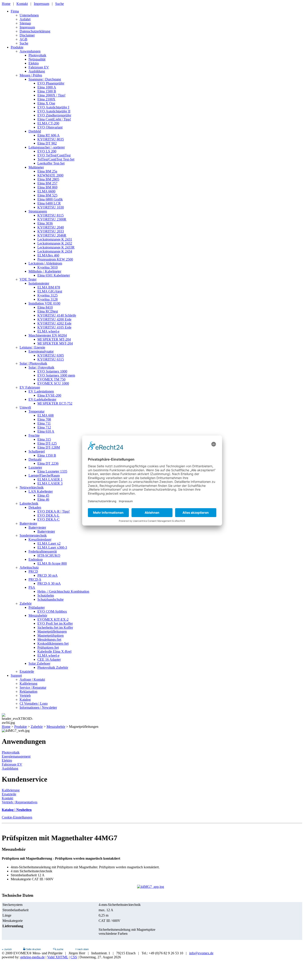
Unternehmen (29, 15)
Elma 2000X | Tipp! (51, 95)
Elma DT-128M (48, 447)
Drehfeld (34, 131)
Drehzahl (34, 459)
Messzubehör (37, 615)
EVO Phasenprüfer (50, 83)
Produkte (17, 47)
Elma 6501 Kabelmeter (53, 275)
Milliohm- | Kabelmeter (44, 271)
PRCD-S (34, 579)
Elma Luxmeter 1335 (52, 471)
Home (6, 4)
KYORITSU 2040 (50, 227)
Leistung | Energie (32, 347)
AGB (23, 39)
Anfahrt (25, 19)
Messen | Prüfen (31, 75)
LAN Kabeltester (40, 491)
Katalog (25, 699)
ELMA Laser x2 (49, 543)
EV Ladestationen (41, 391)
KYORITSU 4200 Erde (54, 319)
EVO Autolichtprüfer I (53, 107)
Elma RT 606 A (48, 135)
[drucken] (32, 949)
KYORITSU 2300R (51, 219)
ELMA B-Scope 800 (52, 563)
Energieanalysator (41, 351)
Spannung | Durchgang (44, 79)
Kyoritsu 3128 (47, 299)
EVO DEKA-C (48, 519)
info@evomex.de (201, 953)
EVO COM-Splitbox (52, 611)
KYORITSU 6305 (50, 355)
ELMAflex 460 (48, 255)
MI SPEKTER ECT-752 (54, 403)
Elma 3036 (45, 223)
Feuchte (34, 435)
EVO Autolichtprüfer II (53, 111)
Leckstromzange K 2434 (54, 251)
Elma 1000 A (46, 87)
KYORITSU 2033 (50, 231)
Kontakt (22, 4)
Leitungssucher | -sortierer (46, 147)
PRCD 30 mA (47, 575)
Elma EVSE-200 (49, 395)
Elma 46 (43, 499)
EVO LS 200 (46, 151)
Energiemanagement (16, 756)
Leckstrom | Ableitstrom (45, 263)
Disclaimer (27, 35)
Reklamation (28, 691)
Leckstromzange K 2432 (54, 243)
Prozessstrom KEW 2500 (55, 259)
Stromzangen (37, 211)
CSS (74, 957)
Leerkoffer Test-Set (51, 163)
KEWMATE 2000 (50, 175)
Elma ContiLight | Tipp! (54, 119)
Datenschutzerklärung (35, 31)
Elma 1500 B (46, 91)
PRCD (33, 571)
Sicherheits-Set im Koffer (55, 627)
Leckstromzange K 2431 (54, 239)
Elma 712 (44, 427)
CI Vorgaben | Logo (34, 703)
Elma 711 (44, 423)
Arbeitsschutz (29, 567)
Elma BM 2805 (48, 179)
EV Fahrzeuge (30, 387)
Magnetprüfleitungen (52, 631)
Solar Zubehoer (39, 663)
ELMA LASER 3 (50, 483)
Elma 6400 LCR (49, 203)
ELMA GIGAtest (49, 291)
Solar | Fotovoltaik (41, 367)
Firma (15, 11)
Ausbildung (36, 71)
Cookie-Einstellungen (17, 817)
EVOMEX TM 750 (51, 379)
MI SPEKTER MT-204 (54, 339)
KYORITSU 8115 (50, 215)
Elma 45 (43, 495)
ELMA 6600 (46, 191)
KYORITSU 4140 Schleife (56, 315)
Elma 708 (44, 419)
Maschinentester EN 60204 (47, 335)
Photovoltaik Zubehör (52, 667)
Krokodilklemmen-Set (53, 643)
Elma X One (46, 103)
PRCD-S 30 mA (49, 583)
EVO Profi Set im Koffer (55, 623)
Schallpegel (36, 451)
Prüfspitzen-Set (48, 647)
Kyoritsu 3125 (47, 295)
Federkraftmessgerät (42, 551)
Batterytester (28, 523)
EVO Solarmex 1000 (52, 371)
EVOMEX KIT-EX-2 (53, 619)
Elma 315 (44, 439)
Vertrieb (25, 695)
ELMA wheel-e (48, 331)
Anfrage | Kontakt (32, 679)
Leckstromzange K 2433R (56, 247)
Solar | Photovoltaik (33, 363)
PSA (31, 587)
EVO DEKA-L (48, 515)
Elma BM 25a (47, 171)
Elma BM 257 (47, 183)
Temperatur (36, 411)
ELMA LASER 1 (50, 479)
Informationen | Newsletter (38, 707)
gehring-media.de (32, 957)
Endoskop (35, 559)
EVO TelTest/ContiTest (54, 155)
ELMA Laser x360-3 (52, 547)
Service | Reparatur (33, 687)
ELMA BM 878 (48, 287)
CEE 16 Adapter (49, 659)
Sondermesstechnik (33, 535)
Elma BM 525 (47, 195)
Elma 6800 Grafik (50, 199)
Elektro (33, 63)
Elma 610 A (45, 431)
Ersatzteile (27, 671)
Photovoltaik (37, 55)
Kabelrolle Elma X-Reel (54, 651)
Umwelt (25, 407)
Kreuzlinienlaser (39, 539)
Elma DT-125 (47, 443)
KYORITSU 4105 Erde (54, 327)
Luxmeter (35, 467)
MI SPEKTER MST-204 (55, 343)
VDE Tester (28, 279)
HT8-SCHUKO (48, 555)
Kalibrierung (28, 683)
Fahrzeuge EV (38, 67)
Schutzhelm (45, 595)
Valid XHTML (57, 957)
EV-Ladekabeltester (42, 399)
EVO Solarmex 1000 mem (56, 375)
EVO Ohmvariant (50, 127)
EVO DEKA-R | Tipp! (53, 511)
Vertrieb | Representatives (19, 802)
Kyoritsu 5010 (47, 267)
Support (16, 675)
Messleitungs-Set (49, 639)
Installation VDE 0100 (44, 303)
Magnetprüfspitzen (50, 635)
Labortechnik (29, 503)
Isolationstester (38, 283)
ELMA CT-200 (48, 123)
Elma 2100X (46, 99)
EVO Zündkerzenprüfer (54, 115)
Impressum (41, 4)
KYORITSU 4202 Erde (54, 323)
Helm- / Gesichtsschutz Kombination (63, 591)
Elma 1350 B (46, 455)
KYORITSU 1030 (50, 207)
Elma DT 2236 (48, 463)
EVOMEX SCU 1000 (53, 383)
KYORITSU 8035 (50, 139)
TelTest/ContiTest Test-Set (55, 159)
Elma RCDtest (47, 311)
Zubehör (26, 603)
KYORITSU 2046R (51, 235)
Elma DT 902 (47, 143)
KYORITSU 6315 (50, 359)
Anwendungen (30, 51)
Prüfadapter (36, 607)
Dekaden (34, 507)
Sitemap (25, 23)
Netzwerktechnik (32, 487)
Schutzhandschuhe (50, 599)
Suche (59, 4)
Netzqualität (36, 59)
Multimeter (36, 167)
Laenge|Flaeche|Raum (44, 475)
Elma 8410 (45, 307)
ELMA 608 (45, 415)
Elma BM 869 (47, 187)
